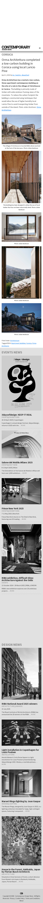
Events (5, 417)
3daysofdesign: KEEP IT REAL (17, 414)
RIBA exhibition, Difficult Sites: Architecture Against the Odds (18, 579)
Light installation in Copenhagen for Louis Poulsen (20, 751)
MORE (23, 425)
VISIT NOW (13, 465)
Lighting (13, 804)
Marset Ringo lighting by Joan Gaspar (21, 801)
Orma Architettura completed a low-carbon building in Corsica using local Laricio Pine (21, 65)
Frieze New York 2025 (13, 508)
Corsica (29, 343)
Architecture (14, 341)
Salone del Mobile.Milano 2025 (17, 462)
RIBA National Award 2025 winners (19, 703)
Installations (8, 754)
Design (5, 804)
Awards (19, 706)
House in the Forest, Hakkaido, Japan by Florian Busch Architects (21, 870)
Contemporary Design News (24, 896)
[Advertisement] (21, 22)
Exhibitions (14, 417)
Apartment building (18, 343)
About (21, 901)
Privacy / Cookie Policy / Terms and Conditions (25, 898)
